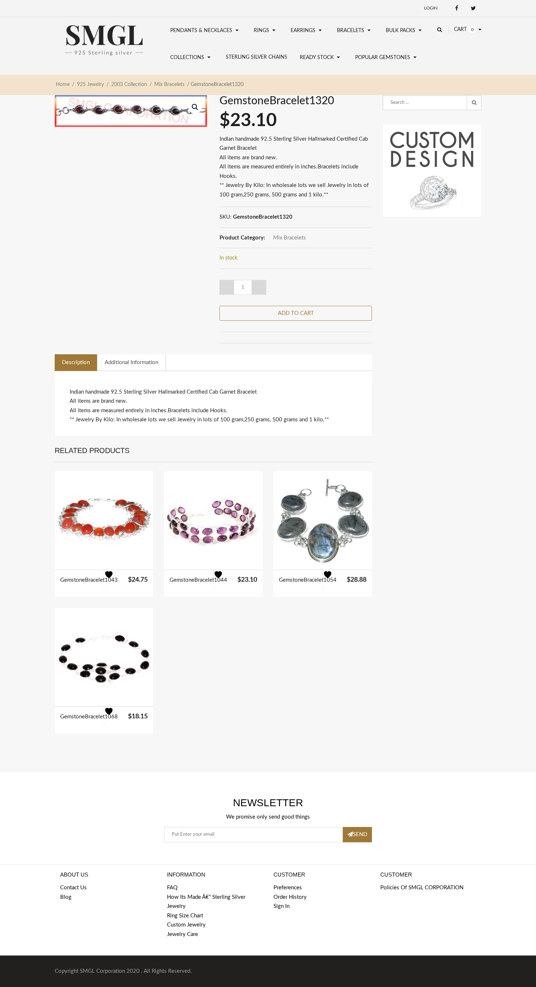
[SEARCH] (474, 102)
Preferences (287, 887)
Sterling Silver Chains (256, 57)
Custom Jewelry (186, 925)
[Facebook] (456, 8)
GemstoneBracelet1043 (89, 580)
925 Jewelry (90, 84)
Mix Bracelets (169, 84)
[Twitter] (473, 8)
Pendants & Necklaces (201, 30)
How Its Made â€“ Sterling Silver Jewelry (206, 901)
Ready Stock (317, 57)
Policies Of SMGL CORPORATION (421, 887)
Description (76, 362)
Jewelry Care (182, 934)
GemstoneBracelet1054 (308, 580)
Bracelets (350, 30)
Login (431, 8)
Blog (65, 897)
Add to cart (296, 313)
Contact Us (73, 887)
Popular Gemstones (382, 57)
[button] (195, 107)
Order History (290, 897)
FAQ (172, 887)
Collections (187, 57)
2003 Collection (129, 84)
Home (63, 84)
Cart (460, 29)
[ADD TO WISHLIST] (113, 579)
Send (360, 834)
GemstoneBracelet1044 (198, 580)
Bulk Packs (400, 30)
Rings (261, 30)
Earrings (303, 30)
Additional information (131, 362)
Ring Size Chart (185, 915)
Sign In (281, 906)
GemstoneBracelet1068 (89, 716)
